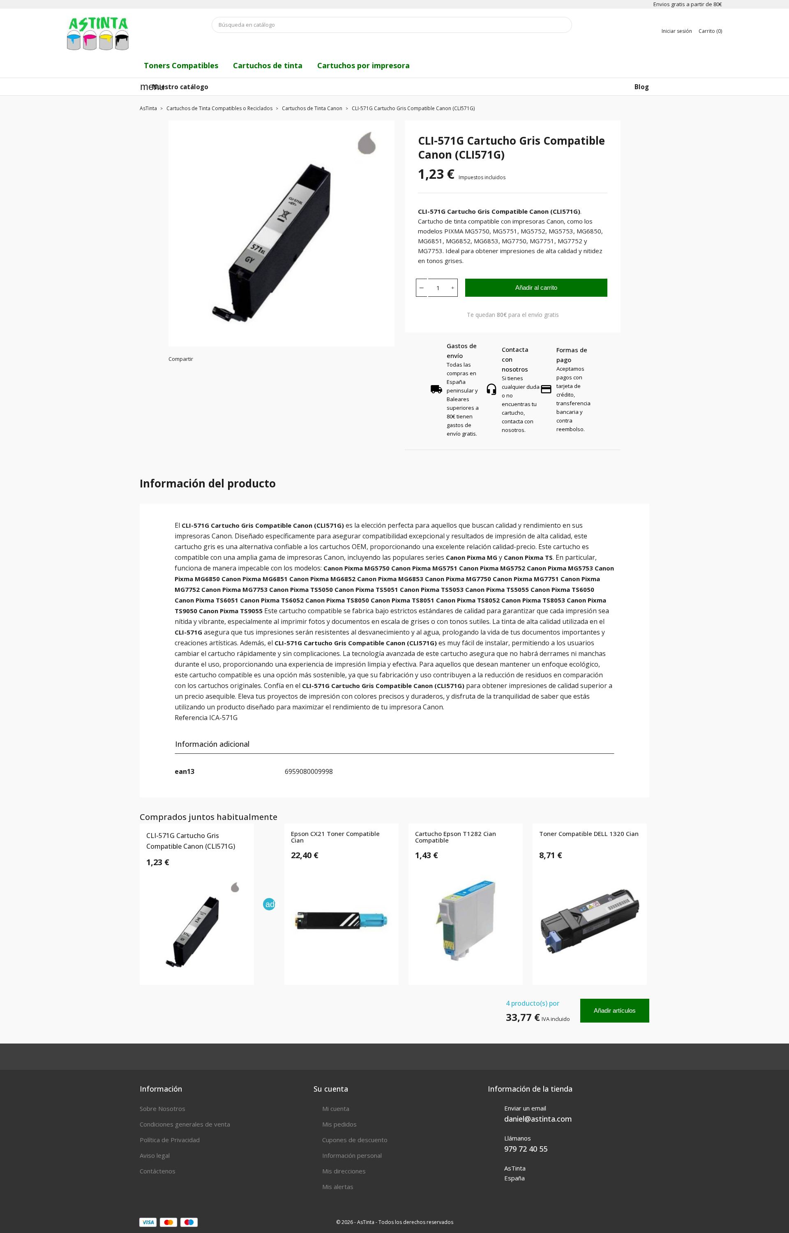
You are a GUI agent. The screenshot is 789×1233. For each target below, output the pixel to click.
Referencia (191, 717)
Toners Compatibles (181, 65)
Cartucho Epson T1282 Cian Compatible (455, 837)
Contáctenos (157, 1171)
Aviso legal (155, 1155)
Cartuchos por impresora (363, 65)
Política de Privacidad (170, 1140)
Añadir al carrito (536, 287)
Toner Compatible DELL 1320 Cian (589, 834)
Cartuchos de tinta (267, 65)
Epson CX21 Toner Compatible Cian (335, 837)
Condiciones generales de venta (185, 1124)
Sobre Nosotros (162, 1108)
